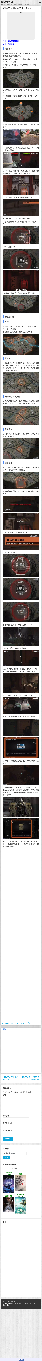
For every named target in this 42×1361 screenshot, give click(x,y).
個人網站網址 (7, 1130)
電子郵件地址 (7, 1123)
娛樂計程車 (7, 2)
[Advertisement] (21, 26)
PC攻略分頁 (27, 1023)
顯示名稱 (6, 1116)
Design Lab (6, 1305)
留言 (4, 1095)
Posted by (11, 1023)
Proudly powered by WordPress (12, 1303)
